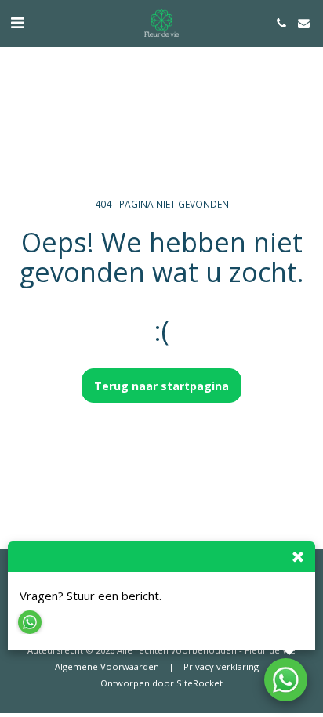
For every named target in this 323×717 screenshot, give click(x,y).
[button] (17, 22)
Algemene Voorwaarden (107, 666)
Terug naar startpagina (161, 385)
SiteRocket (199, 683)
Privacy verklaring (221, 666)
